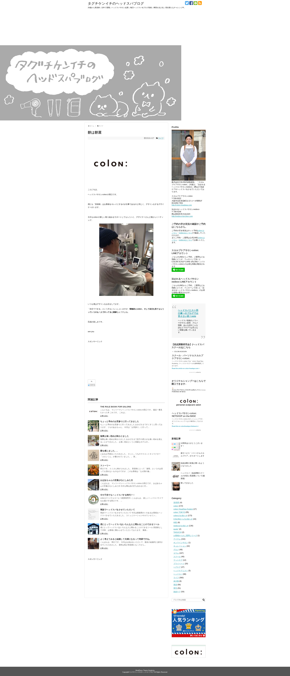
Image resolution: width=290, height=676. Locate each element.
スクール (177, 557)
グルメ (176, 550)
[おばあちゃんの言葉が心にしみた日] (93, 484)
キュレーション (179, 546)
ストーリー (105, 465)
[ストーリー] (93, 470)
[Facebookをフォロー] (191, 4)
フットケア (177, 560)
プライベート (178, 564)
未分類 (176, 581)
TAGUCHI (177, 532)
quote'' (176, 529)
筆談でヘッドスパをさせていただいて (117, 509)
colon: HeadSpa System (183, 509)
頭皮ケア (177, 592)
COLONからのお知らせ (183, 519)
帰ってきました (187, 483)
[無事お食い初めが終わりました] (93, 440)
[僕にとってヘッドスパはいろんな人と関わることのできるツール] (93, 529)
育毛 (175, 588)
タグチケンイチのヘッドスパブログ (116, 3)
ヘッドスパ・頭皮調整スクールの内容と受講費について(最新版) (193, 475)
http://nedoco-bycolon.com (182, 216)
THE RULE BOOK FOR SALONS (115, 407)
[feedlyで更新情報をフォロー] (195, 4)
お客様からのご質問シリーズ (185, 536)
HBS (175, 522)
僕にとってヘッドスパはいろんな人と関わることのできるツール (129, 524)
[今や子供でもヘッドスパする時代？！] (93, 499)
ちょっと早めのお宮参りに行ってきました (119, 421)
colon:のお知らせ (180, 516)
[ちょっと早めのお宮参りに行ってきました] (93, 426)
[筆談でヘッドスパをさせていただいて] (93, 514)
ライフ (161, 138)
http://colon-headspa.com (182, 205)
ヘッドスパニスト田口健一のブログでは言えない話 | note (188, 313)
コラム (176, 553)
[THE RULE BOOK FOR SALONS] (93, 411)
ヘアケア (177, 567)
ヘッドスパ (177, 574)
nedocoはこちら (185, 233)
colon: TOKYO (179, 512)
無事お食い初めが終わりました (114, 436)
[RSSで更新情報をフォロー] (200, 4)
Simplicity (151, 670)
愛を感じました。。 (109, 451)
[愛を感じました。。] (93, 455)
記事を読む (104, 416)
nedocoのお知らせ (180, 526)
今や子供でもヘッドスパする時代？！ (117, 495)
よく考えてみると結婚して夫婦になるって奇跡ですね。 (125, 539)
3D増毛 (176, 503)
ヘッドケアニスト (180, 571)
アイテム (177, 539)
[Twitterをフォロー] (187, 4)
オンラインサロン (180, 543)
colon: (175, 506)
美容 (175, 585)
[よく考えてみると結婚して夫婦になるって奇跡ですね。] (93, 543)
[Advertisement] (145, 28)
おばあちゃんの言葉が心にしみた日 (116, 480)
